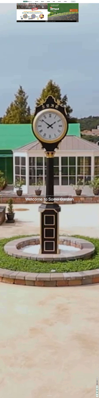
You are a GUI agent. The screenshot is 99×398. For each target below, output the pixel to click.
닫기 (46, 21)
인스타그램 (97, 382)
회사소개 (36, 1)
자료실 (54, 1)
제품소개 (42, 1)
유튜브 (97, 377)
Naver (97, 381)
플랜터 (97, 389)
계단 (97, 396)
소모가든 (59, 1)
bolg (97, 379)
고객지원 (65, 1)
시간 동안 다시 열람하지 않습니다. (21, 21)
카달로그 (97, 384)
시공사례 (48, 1)
